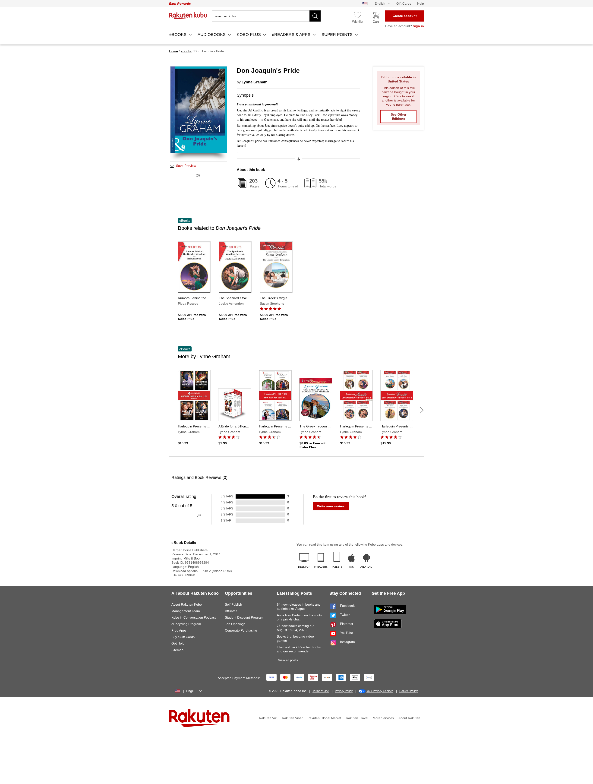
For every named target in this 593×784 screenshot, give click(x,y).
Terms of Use (320, 691)
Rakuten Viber (292, 718)
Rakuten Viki (268, 718)
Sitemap (177, 650)
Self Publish (233, 604)
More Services (383, 718)
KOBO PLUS (249, 34)
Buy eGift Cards (183, 637)
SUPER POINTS (338, 34)
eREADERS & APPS (292, 34)
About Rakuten (409, 718)
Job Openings (235, 624)
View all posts (288, 660)
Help (420, 3)
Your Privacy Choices (379, 691)
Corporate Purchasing (241, 630)
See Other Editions (398, 116)
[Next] (422, 410)
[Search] (315, 16)
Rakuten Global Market (324, 718)
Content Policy (408, 691)
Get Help (177, 643)
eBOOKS (178, 34)
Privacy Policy (344, 691)
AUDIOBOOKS (212, 34)
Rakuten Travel (357, 718)
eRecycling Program (186, 624)
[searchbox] (266, 16)
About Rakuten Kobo (186, 604)
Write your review (330, 506)
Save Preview (186, 166)
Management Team (185, 611)
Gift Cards (403, 3)
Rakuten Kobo (188, 15)
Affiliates (231, 611)
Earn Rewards (180, 3)
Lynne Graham (254, 82)
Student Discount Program (244, 617)
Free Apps (178, 630)
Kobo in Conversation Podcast (193, 617)
